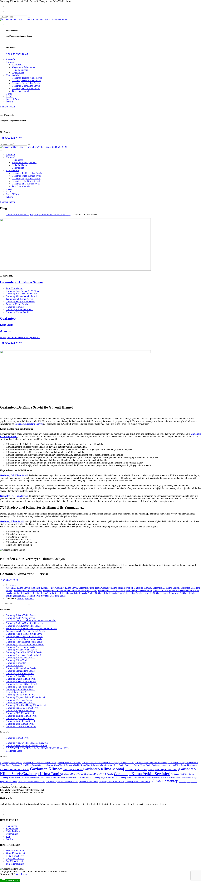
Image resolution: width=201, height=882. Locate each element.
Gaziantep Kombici (15, 307)
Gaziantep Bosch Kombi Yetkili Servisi (24, 652)
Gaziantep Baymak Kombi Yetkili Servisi (25, 644)
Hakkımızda (17, 64)
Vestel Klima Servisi (15, 853)
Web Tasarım (22, 874)
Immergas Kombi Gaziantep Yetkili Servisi (25, 631)
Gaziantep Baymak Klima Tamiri (170, 762)
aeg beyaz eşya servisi (7, 763)
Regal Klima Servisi (15, 856)
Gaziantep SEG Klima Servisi (26, 88)
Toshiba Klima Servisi (16, 850)
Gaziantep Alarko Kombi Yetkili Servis (24, 634)
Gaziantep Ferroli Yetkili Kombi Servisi (24, 636)
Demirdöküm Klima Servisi (18, 692)
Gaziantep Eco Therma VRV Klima (22, 291)
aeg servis (18, 763)
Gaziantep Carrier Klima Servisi (21, 726)
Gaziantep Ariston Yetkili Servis (20, 615)
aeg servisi (26, 763)
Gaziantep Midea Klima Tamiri (13, 777)
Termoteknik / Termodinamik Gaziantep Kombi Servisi (31, 628)
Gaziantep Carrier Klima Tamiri (51, 765)
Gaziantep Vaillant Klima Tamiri (84, 782)
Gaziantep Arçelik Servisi (145, 762)
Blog (8, 836)
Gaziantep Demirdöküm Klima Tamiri (108, 765)
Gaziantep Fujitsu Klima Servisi (20, 694)
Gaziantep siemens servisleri (178, 777)
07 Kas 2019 (42, 743)
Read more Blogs (14, 751)
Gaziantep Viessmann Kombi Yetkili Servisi (26, 655)
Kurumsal (10, 62)
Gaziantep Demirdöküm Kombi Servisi (24, 639)
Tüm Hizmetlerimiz (21, 91)
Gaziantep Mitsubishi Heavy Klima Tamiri (44, 777)
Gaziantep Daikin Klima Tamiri (78, 765)
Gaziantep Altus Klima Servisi (20, 676)
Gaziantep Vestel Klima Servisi (26, 80)
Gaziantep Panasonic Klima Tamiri (76, 777)
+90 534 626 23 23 (9, 580)
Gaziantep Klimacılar (16, 663)
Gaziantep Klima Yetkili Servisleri (142, 773)
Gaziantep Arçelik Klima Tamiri (120, 762)
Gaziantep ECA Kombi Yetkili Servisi (23, 626)
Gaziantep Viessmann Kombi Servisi (23, 293)
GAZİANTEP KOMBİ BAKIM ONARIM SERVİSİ (31, 620)
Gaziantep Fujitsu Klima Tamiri (138, 765)
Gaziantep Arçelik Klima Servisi (21, 681)
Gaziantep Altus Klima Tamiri (94, 762)
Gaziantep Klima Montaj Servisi (140, 769)
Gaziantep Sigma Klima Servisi (20, 671)
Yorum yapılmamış (25, 598)
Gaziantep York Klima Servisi (20, 724)
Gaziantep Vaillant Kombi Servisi (21, 296)
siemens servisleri (6, 785)
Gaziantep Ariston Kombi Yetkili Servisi (24, 641)
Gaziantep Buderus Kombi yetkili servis (24, 623)
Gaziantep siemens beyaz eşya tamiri (155, 777)
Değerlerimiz (18, 72)
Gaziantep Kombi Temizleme (19, 309)
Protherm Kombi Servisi (17, 304)
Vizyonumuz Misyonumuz (24, 67)
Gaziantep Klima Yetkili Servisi (20, 657)
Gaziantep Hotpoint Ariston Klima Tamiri (169, 765)
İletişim (9, 101)
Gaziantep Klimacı (14, 665)
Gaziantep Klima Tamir (41, 773)
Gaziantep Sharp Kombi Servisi (20, 301)
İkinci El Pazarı (13, 99)
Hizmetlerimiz (12, 75)
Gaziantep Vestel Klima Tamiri (111, 782)
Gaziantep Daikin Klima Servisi (20, 679)
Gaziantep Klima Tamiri (17, 660)
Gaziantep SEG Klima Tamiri (130, 777)
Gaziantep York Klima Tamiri (137, 782)
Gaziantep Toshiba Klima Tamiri (31, 782)
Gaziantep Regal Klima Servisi (26, 83)
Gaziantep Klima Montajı (167, 769)
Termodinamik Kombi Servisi (19, 299)
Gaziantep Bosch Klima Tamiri (25, 765)
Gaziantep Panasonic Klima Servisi (22, 708)
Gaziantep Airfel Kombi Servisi (20, 647)
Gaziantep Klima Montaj (103, 769)
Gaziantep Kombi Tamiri (17, 312)
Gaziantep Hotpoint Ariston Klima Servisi (25, 697)
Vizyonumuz (12, 828)
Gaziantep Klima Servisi (17, 738)
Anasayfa (10, 59)
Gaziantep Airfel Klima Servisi (20, 673)
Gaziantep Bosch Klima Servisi (20, 689)
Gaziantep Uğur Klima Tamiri (58, 782)
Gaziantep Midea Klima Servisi (20, 702)
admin (13, 585)
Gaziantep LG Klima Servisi (21, 282)
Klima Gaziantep (164, 781)
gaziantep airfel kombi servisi (69, 762)
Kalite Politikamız (20, 70)
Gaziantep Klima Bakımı (17, 769)
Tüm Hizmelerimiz (14, 288)
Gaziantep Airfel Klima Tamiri (43, 762)
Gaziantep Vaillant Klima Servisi (21, 668)
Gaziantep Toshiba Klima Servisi (27, 78)
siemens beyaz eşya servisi (188, 782)
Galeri (9, 93)
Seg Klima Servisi (14, 861)
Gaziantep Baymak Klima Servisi (21, 684)
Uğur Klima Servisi (15, 858)
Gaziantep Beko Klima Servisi (20, 686)
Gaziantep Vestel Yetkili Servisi (20, 618)
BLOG (9, 96)
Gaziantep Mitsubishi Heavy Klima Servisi (26, 705)
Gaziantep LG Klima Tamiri (183, 774)
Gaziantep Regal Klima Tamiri (104, 777)
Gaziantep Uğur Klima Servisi (26, 86)
